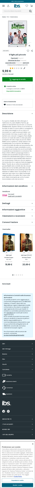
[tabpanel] (18, 34)
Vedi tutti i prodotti (15, 196)
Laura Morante (10, 63)
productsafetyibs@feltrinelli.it (14, 335)
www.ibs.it (10, 313)
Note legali (6, 284)
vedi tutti (26, 63)
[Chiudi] (33, 444)
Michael (9, 255)
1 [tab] (17, 46)
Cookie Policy (18, 476)
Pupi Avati (14, 58)
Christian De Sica (14, 60)
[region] (17, 464)
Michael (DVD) (26, 255)
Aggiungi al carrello (19, 79)
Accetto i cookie (17, 485)
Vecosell (10, 74)
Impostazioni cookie (17, 480)
